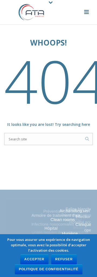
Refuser (64, 259)
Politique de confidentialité (48, 269)
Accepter (34, 259)
